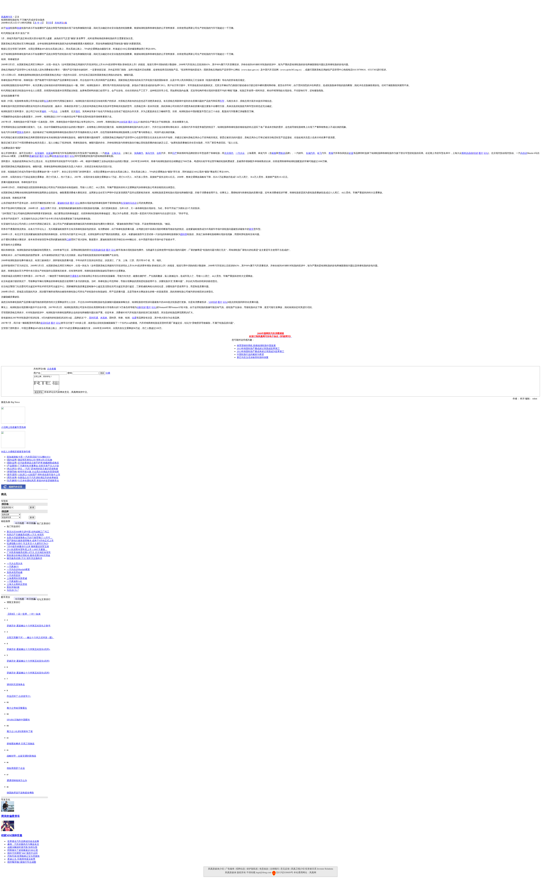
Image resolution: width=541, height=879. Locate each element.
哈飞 (319, 153)
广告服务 (229, 869)
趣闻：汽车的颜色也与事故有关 (23, 844)
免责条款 (263, 869)
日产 (174, 153)
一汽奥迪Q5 (13, 566)
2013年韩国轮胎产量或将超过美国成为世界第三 (260, 351)
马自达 (523, 153)
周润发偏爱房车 (10, 816)
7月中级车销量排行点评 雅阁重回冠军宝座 (28, 546)
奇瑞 (331, 153)
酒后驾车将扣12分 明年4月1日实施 (35, 460)
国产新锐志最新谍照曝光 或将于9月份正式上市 (30, 540)
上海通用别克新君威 (17, 578)
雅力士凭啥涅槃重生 (17, 708)
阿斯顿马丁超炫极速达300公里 (22, 850)
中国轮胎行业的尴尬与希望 (250, 354)
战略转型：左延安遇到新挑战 (21, 756)
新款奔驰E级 (13, 587)
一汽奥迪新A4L (14, 581)
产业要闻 (11, 466)
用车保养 (11, 477)
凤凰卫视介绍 (298, 869)
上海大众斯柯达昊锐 (17, 584)
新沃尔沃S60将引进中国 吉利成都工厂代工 (28, 531)
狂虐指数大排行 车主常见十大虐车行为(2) (27, 543)
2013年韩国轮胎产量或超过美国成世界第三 (258, 348)
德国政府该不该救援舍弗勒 (20, 792)
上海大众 (116, 153)
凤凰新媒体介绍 (216, 869)
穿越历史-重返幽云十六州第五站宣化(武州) (28, 661)
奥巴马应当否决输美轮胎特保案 (252, 357)
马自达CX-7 (13, 590)
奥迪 (107, 153)
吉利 (159, 153)
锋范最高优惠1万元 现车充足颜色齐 (24, 558)
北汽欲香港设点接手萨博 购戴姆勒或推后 (38, 463)
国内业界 (11, 460)
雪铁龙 (281, 153)
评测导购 (11, 471)
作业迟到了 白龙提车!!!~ (19, 696)
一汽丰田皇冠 (13, 575)
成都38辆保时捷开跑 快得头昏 (22, 847)
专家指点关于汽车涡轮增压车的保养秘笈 (38, 477)
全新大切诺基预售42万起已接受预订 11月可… (29, 537)
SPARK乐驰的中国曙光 (18, 719)
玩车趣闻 (11, 480)
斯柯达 (465, 153)
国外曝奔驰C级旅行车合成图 (21, 862)
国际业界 (11, 463)
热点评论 (11, 468)
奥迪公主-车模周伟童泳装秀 (21, 859)
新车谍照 (11, 474)
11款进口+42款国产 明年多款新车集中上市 (39, 474)
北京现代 (228, 153)
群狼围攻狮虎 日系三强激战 (20, 743)
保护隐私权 (252, 869)
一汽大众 (240, 153)
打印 (49, 23)
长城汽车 (310, 153)
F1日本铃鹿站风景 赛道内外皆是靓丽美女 (38, 480)
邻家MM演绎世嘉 (11, 835)
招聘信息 (240, 869)
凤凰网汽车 (6, 17)
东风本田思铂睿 (15, 572)
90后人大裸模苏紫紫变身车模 (15, 451)
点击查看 (51, 369)
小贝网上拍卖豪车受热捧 (13, 427)
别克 (93, 250)
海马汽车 (149, 153)
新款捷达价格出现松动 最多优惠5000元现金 (28, 555)
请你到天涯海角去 (16, 684)
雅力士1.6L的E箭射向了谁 (20, 731)
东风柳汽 (138, 153)
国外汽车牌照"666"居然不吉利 (22, 853)
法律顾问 (274, 869)
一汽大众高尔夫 (15, 563)
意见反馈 (285, 869)
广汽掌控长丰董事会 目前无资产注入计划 (38, 466)
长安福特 (39, 153)
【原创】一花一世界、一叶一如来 (24, 614)
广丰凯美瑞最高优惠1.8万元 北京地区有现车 (29, 552)
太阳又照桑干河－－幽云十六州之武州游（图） (30, 637)
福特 (44, 111)
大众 (55, 111)
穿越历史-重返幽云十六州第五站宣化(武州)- (28, 649)
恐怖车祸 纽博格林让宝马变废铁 (23, 856)
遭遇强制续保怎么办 (17, 780)
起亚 (351, 153)
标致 (274, 153)
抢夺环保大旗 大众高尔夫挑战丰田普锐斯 (38, 471)
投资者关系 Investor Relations (319, 869)
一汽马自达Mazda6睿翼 (18, 569)
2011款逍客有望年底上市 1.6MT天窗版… (27, 549)
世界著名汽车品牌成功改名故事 (23, 841)
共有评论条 (61, 23)
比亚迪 (49, 153)
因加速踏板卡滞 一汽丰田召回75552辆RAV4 (28, 457)
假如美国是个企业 (16, 768)
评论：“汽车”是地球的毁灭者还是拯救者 (38, 468)
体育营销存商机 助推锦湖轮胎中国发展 (256, 345)
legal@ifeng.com (263, 872)
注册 (108, 373)
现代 (78, 111)
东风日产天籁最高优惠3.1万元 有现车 (25, 534)
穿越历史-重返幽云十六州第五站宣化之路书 (28, 625)
